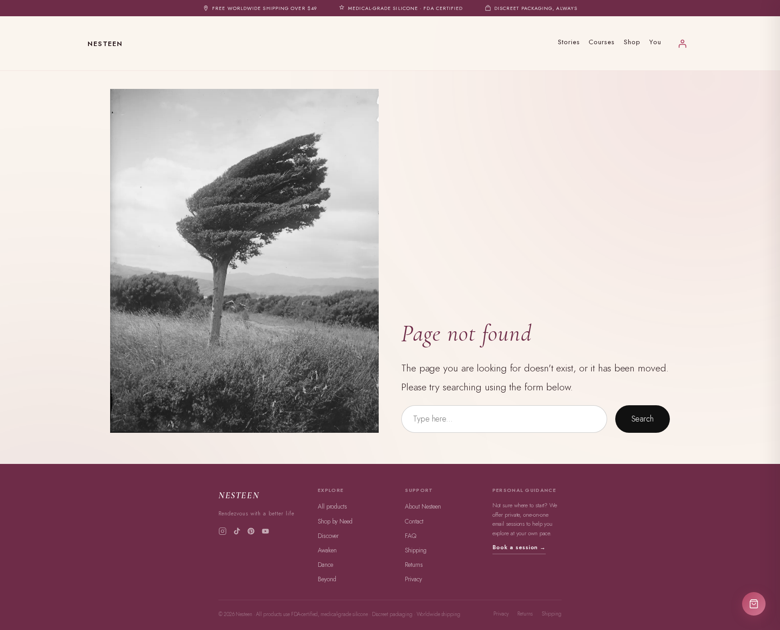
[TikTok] (237, 531)
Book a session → (519, 547)
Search (642, 419)
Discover (328, 535)
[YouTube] (265, 531)
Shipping (415, 550)
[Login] (682, 43)
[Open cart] (754, 604)
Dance (325, 564)
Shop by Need (335, 521)
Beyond (327, 579)
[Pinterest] (251, 531)
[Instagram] (222, 531)
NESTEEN (105, 44)
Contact (414, 521)
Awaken (327, 550)
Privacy (413, 579)
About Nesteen (423, 506)
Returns (413, 564)
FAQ (410, 535)
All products (332, 506)
